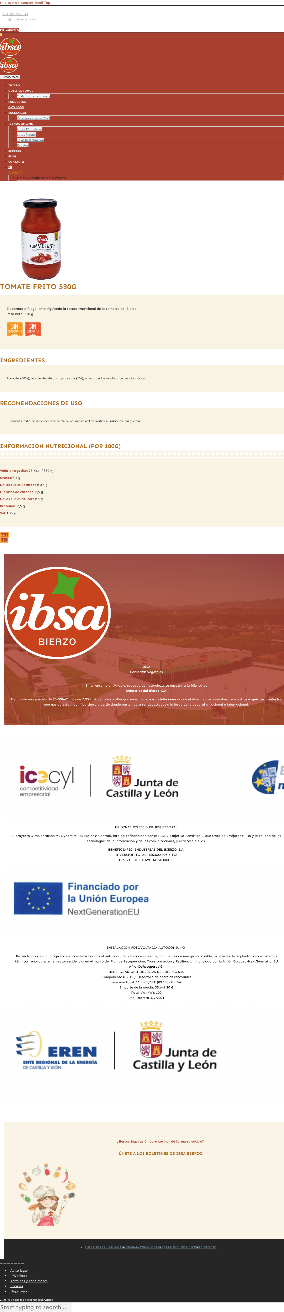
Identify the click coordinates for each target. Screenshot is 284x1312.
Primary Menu (10, 76)
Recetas (14, 151)
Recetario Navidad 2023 (33, 118)
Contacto (16, 162)
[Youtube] (27, 24)
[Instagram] (16, 24)
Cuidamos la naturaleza (33, 96)
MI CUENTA (9, 30)
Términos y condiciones (29, 1281)
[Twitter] (10, 24)
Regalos (22, 145)
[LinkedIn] (7, 24)
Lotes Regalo (26, 134)
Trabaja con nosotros (144, 1247)
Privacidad (18, 1276)
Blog (12, 156)
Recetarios (17, 113)
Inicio (14, 85)
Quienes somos (20, 91)
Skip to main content (16, 3)
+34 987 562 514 (15, 14)
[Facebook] (3, 24)
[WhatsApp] (33, 24)
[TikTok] (37, 24)
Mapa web (18, 1291)
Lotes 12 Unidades (29, 129)
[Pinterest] (22, 24)
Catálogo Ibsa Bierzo (182, 1247)
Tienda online (20, 124)
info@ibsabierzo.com (19, 19)
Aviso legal (19, 1270)
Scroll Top (42, 3)
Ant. (4, 535)
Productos (17, 102)
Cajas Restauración (30, 140)
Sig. (4, 540)
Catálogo (16, 107)
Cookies (16, 1286)
